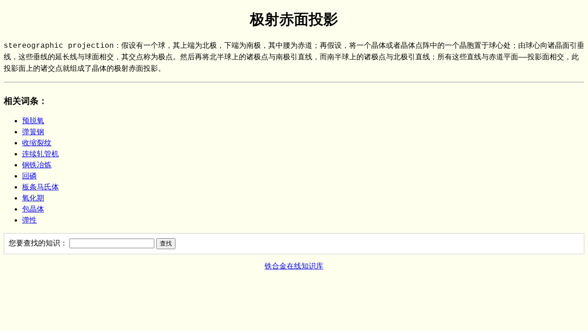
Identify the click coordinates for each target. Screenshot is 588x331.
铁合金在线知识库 (294, 266)
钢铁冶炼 (36, 165)
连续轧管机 (40, 154)
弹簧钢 (33, 132)
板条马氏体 (40, 187)
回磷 (29, 176)
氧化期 (33, 198)
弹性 (29, 220)
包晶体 (33, 209)
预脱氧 (33, 121)
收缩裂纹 (36, 143)
